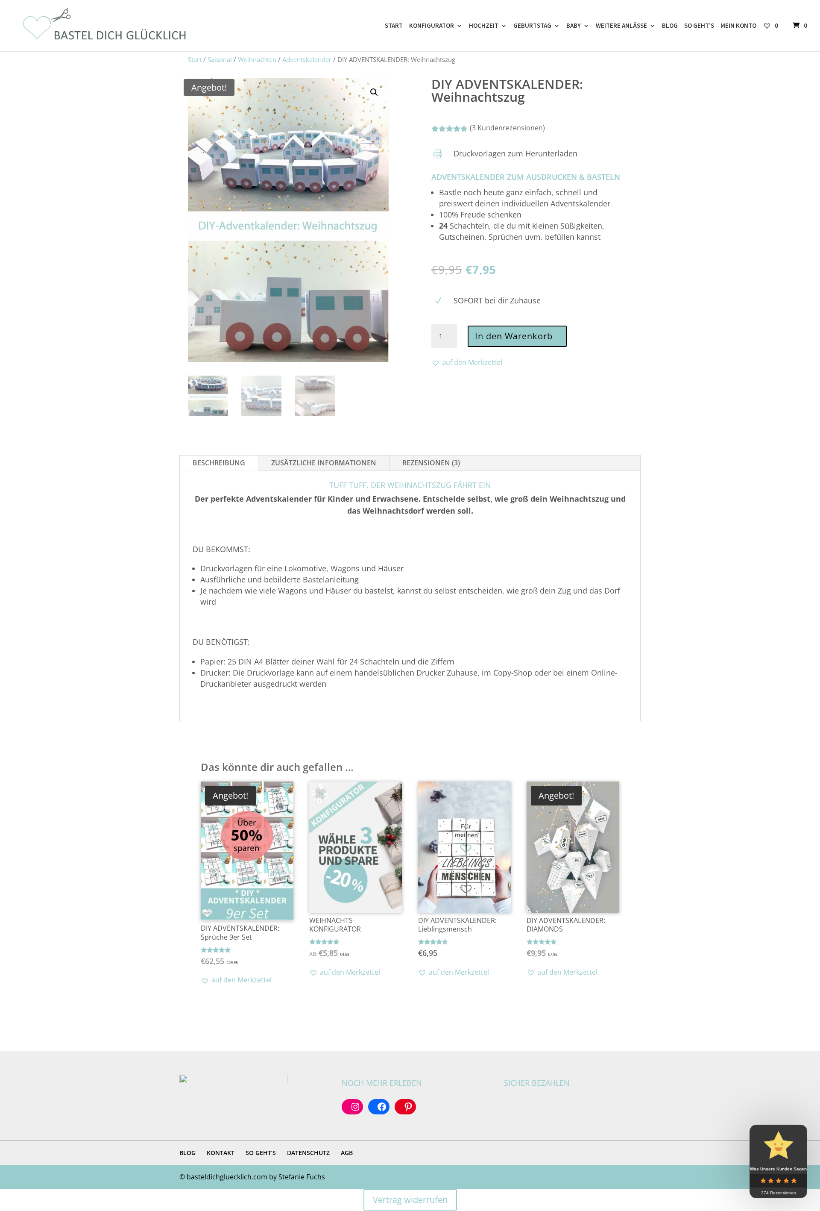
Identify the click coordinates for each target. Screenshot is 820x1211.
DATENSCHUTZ (308, 1153)
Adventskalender (306, 59)
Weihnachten (257, 59)
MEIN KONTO (738, 26)
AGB (347, 1153)
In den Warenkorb (514, 336)
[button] (374, 92)
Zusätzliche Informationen (323, 462)
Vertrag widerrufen (410, 1199)
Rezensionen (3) (431, 462)
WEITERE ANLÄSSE (621, 26)
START (394, 26)
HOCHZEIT (483, 26)
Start (195, 59)
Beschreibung (219, 462)
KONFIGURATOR (431, 26)
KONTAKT (220, 1153)
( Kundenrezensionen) (507, 127)
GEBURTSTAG (532, 26)
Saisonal (220, 59)
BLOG (670, 26)
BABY (573, 26)
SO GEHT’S (699, 26)
